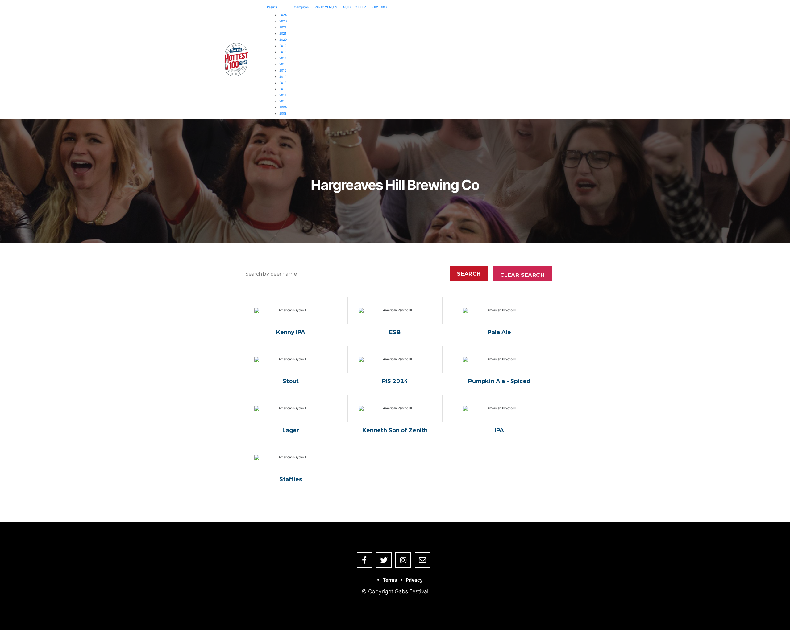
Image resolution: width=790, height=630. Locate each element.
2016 (282, 64)
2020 (282, 39)
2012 (282, 89)
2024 (282, 15)
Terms (390, 580)
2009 (282, 107)
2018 (282, 52)
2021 (282, 33)
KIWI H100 (379, 7)
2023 (282, 21)
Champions (301, 7)
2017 (282, 58)
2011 (282, 95)
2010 (282, 101)
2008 (282, 113)
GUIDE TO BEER (354, 7)
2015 (282, 70)
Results (272, 7)
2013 (282, 82)
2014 (282, 76)
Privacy (414, 580)
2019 (282, 45)
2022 (282, 27)
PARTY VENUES (326, 7)
